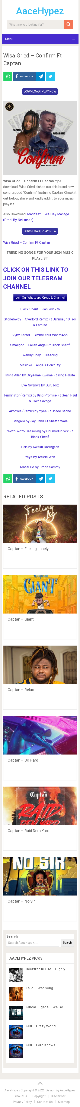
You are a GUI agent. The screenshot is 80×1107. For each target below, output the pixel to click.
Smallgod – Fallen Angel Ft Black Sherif (40, 345)
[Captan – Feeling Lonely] (40, 524)
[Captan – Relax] (40, 665)
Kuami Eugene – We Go (44, 1007)
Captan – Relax (21, 689)
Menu (9, 39)
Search (12, 936)
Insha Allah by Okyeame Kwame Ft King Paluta (40, 375)
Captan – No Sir (21, 901)
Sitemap (64, 1102)
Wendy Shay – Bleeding (40, 355)
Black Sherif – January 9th (40, 309)
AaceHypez (40, 11)
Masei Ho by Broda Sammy (40, 467)
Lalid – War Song (39, 988)
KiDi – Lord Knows (40, 1045)
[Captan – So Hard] (40, 735)
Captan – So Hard (23, 760)
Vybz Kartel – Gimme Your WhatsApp (40, 335)
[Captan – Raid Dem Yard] (40, 806)
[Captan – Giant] (40, 594)
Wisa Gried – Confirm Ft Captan (26, 243)
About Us (21, 1096)
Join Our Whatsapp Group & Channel (40, 297)
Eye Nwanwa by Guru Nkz (40, 385)
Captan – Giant (21, 619)
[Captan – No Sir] (40, 876)
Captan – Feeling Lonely (28, 548)
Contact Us (45, 1102)
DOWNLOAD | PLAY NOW (40, 91)
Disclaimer (58, 1096)
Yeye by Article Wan (40, 457)
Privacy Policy (22, 1102)
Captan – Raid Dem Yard (28, 830)
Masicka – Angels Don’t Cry (40, 365)
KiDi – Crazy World (41, 1026)
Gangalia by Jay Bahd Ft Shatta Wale (40, 421)
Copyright (39, 1096)
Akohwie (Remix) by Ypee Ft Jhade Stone (40, 411)
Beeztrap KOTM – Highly (45, 969)
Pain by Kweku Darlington (40, 447)
